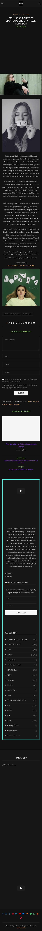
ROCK (22, 720)
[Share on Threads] (31, 323)
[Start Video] (21, 491)
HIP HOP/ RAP (22, 670)
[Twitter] (6, 914)
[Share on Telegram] (26, 323)
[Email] (23, 914)
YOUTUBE (30, 265)
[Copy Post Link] (29, 323)
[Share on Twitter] (14, 323)
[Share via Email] (34, 323)
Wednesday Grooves (22, 736)
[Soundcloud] (27, 914)
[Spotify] (31, 914)
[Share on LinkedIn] (18, 323)
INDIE (22, 675)
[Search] (39, 3)
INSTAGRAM (12, 265)
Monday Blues (22, 690)
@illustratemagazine (9, 765)
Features (22, 655)
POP (22, 705)
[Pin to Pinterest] (16, 323)
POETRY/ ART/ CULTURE (22, 700)
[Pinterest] (13, 914)
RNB (22, 715)
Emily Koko (27, 314)
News (22, 695)
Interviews (22, 680)
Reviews (22, 710)
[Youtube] (20, 914)
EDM (22, 650)
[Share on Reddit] (21, 323)
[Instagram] (9, 914)
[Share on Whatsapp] (23, 323)
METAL (22, 685)
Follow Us (8, 576)
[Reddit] (37, 914)
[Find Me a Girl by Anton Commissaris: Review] (21, 428)
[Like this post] (9, 323)
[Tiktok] (21, 918)
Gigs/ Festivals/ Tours (22, 665)
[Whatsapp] (34, 914)
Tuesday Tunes (22, 731)
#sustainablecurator (11, 314)
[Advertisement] (21, 50)
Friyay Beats (22, 660)
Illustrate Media (21, 928)
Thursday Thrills (22, 725)
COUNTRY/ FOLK (22, 645)
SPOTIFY (22, 265)
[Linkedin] (16, 914)
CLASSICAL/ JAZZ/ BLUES (22, 639)
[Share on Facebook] (11, 323)
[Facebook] (3, 914)
